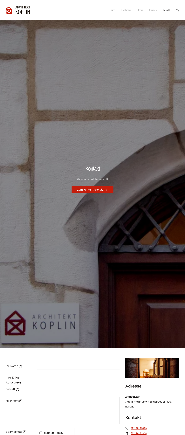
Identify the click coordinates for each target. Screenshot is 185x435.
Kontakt (166, 10)
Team (140, 10)
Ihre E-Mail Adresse (13, 380)
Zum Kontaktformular (91, 189)
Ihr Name (14, 366)
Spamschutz (16, 431)
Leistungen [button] (126, 10)
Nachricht (14, 400)
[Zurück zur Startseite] (18, 10)
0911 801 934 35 (139, 428)
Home (112, 10)
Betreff (12, 389)
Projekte (153, 10)
